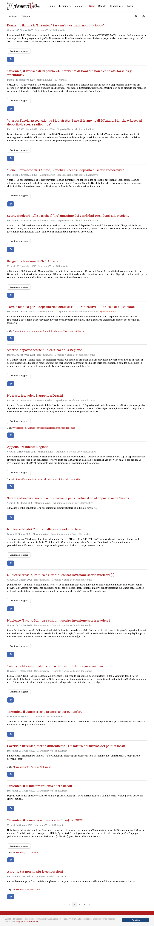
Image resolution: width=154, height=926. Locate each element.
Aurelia (30, 889)
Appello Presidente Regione (27, 447)
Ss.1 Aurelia (32, 767)
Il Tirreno (46, 767)
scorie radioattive (71, 479)
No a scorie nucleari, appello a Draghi (35, 395)
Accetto (136, 920)
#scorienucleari (46, 428)
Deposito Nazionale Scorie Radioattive (77, 129)
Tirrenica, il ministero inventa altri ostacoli (39, 786)
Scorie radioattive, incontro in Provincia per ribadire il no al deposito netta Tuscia (68, 498)
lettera (17, 479)
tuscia (58, 331)
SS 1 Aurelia (59, 30)
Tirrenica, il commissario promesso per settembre (44, 712)
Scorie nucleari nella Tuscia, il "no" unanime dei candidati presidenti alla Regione (68, 215)
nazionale (42, 479)
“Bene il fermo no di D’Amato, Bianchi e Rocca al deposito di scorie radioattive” (65, 170)
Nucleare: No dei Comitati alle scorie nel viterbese (44, 529)
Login (130, 6)
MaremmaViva (43, 30)
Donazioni (115, 6)
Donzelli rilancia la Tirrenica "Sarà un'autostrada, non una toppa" (55, 25)
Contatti (102, 6)
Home (51, 6)
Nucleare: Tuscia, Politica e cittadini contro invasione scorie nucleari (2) (60, 575)
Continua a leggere (19, 51)
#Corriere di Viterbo (24, 428)
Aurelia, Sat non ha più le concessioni (35, 871)
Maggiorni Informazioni (27, 922)
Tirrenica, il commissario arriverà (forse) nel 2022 (45, 820)
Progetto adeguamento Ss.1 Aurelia (32, 261)
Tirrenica (19, 767)
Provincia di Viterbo (74, 331)
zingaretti (55, 479)
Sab (38, 889)
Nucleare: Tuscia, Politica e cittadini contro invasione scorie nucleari (58, 620)
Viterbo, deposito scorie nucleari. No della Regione (44, 350)
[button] (136, 16)
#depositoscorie (66, 428)
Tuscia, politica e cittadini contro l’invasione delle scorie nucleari (55, 666)
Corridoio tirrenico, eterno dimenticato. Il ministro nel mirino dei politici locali (66, 746)
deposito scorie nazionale (27, 331)
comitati (48, 331)
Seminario (28, 479)
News (92, 6)
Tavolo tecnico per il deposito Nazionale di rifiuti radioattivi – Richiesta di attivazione (71, 307)
